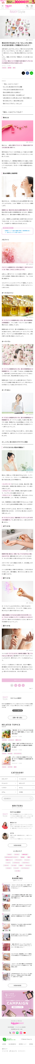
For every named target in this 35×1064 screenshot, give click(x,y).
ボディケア (22, 783)
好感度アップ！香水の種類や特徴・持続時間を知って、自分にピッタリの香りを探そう (17, 231)
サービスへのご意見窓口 (20, 1027)
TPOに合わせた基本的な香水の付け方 (13, 89)
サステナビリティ (21, 1051)
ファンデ (16, 868)
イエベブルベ (25, 862)
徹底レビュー (9, 860)
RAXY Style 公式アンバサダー (11, 857)
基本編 (9, 67)
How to (4, 67)
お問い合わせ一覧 (13, 1051)
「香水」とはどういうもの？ (11, 84)
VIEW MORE (17, 845)
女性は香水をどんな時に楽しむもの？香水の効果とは (17, 98)
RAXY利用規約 (11, 1027)
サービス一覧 (5, 1051)
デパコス (8, 868)
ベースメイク (22, 779)
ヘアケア (4, 788)
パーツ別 (14, 865)
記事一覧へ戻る (17, 718)
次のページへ (17, 680)
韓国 (29, 857)
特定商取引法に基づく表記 (16, 1029)
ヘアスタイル (16, 862)
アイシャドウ (18, 860)
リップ (8, 862)
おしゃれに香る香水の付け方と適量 (12, 87)
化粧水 (20, 865)
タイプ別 (17, 871)
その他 (8, 65)
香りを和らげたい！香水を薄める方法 (13, 101)
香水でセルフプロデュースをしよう (12, 103)
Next (30, 688)
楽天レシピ (18, 740)
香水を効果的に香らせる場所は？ (12, 92)
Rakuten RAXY (9, 6)
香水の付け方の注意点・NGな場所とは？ (14, 95)
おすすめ (4, 740)
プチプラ (6, 865)
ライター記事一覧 (17, 710)
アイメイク (4, 783)
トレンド (27, 860)
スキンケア (5, 779)
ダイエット (11, 740)
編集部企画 (24, 854)
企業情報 (4, 1044)
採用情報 (31, 1044)
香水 (14, 67)
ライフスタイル (17, 753)
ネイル (21, 788)
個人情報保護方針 (12, 1044)
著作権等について (22, 1044)
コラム (3, 792)
